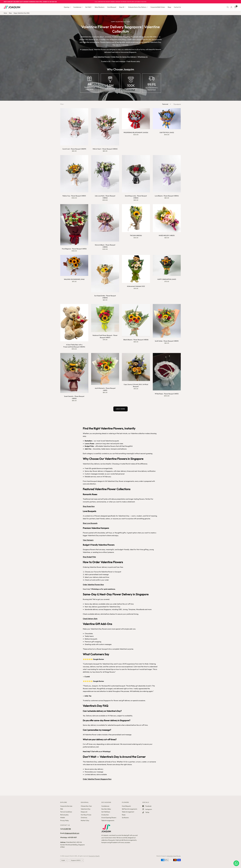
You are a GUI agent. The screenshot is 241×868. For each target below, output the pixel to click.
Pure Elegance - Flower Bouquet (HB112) (74, 249)
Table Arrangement (128, 812)
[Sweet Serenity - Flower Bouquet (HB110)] (74, 373)
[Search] (228, 7)
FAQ (61, 809)
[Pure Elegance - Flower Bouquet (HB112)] (74, 224)
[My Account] (231, 7)
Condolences (77, 7)
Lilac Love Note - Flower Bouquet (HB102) (105, 197)
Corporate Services (66, 806)
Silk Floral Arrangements (129, 809)
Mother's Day (85, 820)
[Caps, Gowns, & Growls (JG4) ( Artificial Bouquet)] (136, 367)
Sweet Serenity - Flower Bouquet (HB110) (74, 397)
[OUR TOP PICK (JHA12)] (167, 118)
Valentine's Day (85, 809)
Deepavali (84, 812)
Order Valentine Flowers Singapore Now (97, 779)
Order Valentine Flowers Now (93, 584)
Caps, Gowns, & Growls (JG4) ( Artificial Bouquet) (136, 385)
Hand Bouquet (111, 7)
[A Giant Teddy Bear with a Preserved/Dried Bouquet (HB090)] (74, 322)
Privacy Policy (64, 820)
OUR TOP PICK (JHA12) (167, 132)
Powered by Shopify (94, 856)
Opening (66, 7)
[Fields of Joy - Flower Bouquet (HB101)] (74, 173)
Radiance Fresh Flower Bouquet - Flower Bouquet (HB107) (105, 336)
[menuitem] (67, 7)
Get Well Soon (105, 812)
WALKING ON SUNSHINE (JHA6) (74, 279)
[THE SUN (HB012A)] (136, 218)
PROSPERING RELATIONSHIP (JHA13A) (136, 132)
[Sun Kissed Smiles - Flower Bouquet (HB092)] (105, 273)
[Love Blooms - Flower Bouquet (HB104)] (167, 173)
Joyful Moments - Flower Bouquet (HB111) (105, 389)
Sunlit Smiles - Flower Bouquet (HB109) (167, 341)
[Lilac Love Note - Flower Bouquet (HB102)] (105, 173)
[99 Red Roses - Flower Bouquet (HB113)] (167, 371)
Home (5, 13)
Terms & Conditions (66, 812)
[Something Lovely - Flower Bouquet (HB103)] (136, 173)
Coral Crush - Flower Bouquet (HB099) (74, 149)
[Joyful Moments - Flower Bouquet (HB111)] (105, 369)
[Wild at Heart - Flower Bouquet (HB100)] (105, 127)
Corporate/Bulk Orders (158, 7)
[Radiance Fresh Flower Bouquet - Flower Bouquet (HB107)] (105, 318)
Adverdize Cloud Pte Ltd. (174, 856)
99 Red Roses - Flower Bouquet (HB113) (167, 394)
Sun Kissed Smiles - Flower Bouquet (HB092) (105, 297)
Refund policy (64, 815)
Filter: (62, 104)
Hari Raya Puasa (86, 815)
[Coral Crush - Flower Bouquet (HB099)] (74, 127)
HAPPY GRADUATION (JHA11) (166, 279)
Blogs (169, 7)
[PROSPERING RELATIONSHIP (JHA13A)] (136, 118)
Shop (10, 13)
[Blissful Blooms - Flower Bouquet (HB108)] (136, 320)
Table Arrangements (107, 820)
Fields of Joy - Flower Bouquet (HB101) (74, 196)
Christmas (84, 817)
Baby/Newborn (99, 7)
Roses (123, 815)
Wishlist (62, 817)
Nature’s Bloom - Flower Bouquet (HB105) (105, 246)
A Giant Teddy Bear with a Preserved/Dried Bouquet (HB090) (74, 346)
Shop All (121, 7)
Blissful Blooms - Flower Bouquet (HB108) (135, 340)
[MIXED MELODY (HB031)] (167, 218)
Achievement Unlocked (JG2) (136, 286)
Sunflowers (125, 817)
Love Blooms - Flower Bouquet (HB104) (167, 196)
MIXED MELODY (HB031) (167, 235)
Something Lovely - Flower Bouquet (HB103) (136, 197)
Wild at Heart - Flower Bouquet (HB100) (105, 149)
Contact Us (177, 7)
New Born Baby (106, 809)
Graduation (105, 815)
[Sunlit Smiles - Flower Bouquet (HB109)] (167, 321)
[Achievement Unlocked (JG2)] (136, 269)
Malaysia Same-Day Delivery (137, 7)
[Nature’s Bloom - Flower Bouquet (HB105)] (105, 223)
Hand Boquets (126, 806)
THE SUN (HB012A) (136, 235)
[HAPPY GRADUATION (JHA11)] (167, 265)
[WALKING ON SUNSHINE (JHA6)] (74, 265)
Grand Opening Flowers (108, 817)
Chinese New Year (86, 806)
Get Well (88, 7)
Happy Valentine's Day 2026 (21, 13)
